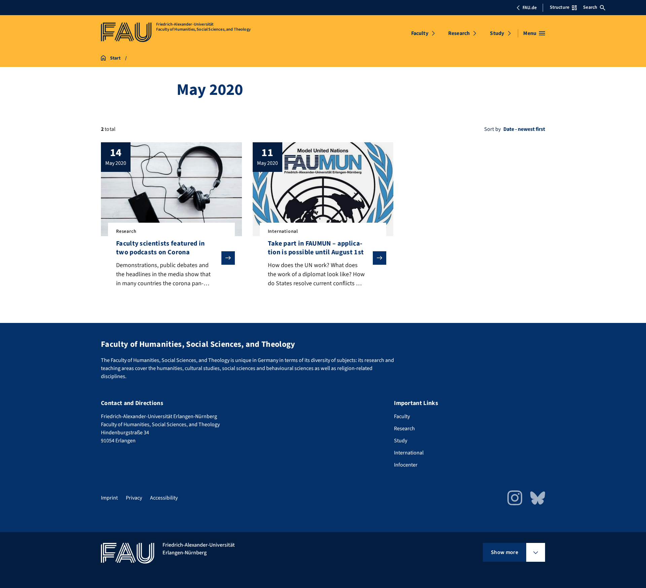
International (409, 452)
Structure (559, 7)
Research (459, 33)
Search (590, 7)
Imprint (109, 498)
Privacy (134, 498)
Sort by (492, 129)
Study (497, 33)
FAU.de (530, 7)
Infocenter (406, 465)
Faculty (419, 33)
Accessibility (164, 498)
